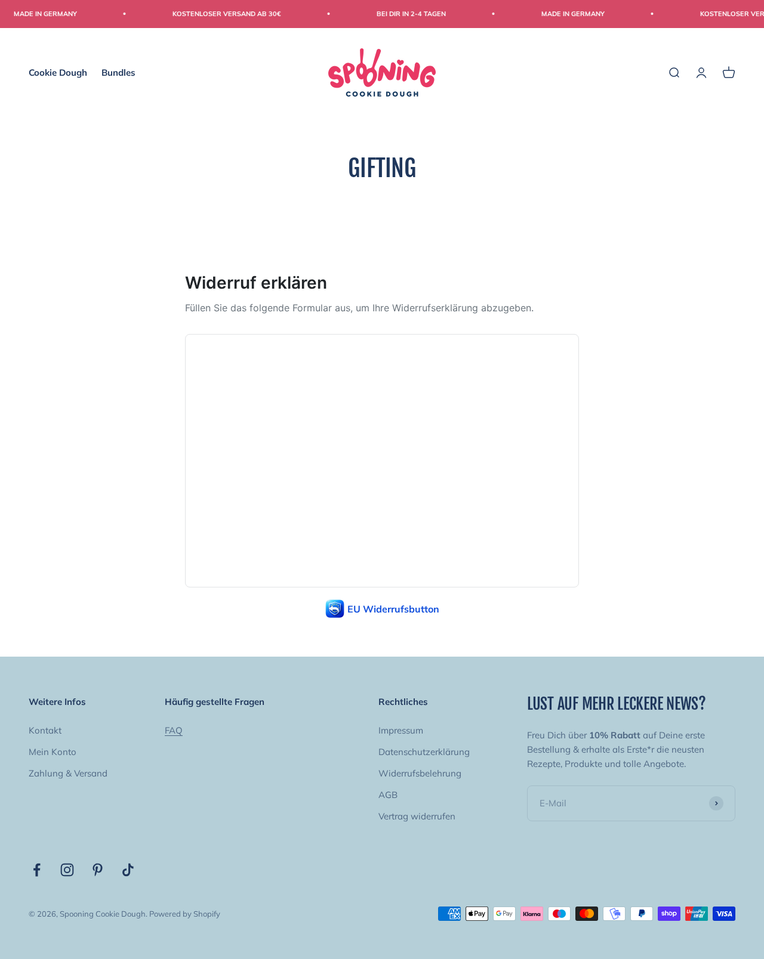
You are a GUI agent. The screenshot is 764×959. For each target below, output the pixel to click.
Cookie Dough (58, 72)
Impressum (400, 730)
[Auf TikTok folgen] (128, 870)
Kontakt (45, 730)
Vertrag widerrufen (416, 816)
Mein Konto (52, 751)
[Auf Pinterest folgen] (98, 870)
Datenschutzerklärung (424, 751)
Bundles (118, 72)
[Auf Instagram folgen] (67, 870)
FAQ (174, 730)
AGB (388, 794)
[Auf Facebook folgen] (37, 870)
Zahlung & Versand (68, 773)
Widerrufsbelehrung (419, 773)
